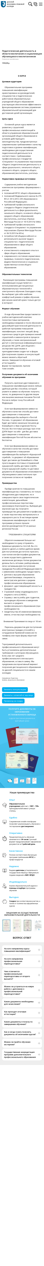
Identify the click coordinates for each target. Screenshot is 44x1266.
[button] (35, 4)
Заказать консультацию (15, 689)
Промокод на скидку (13, 701)
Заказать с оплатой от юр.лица (18, 695)
